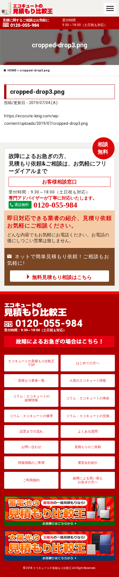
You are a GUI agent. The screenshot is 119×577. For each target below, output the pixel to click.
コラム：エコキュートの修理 (31, 416)
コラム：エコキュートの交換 (87, 416)
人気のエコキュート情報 (87, 380)
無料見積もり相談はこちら (62, 277)
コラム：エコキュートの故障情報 (31, 398)
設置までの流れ (31, 431)
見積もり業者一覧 (31, 380)
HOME (11, 70)
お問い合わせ (31, 447)
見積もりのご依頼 (87, 447)
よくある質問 (88, 431)
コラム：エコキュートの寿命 (87, 398)
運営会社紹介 (88, 463)
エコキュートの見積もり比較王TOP (31, 363)
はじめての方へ (87, 363)
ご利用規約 (31, 480)
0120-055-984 (43, 325)
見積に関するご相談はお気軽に (26, 23)
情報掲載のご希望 (31, 463)
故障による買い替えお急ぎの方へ (88, 480)
